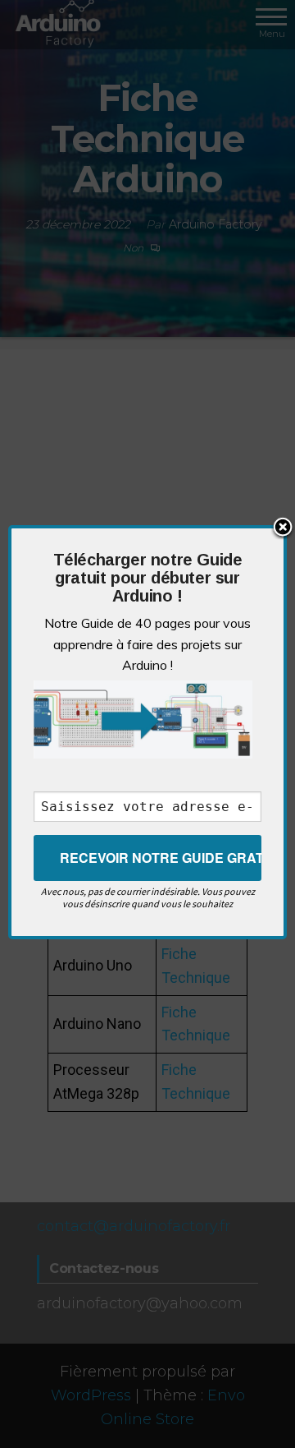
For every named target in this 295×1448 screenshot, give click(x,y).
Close (282, 528)
